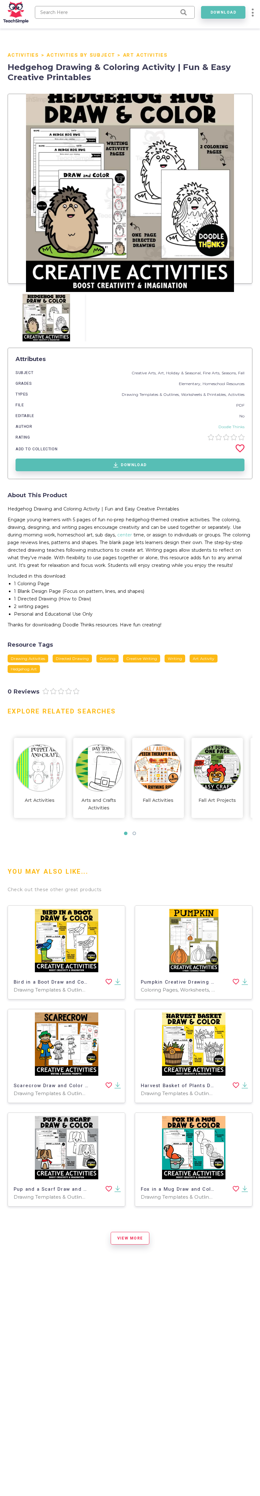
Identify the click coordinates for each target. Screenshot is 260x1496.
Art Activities (145, 55)
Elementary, (191, 383)
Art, (162, 373)
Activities (23, 55)
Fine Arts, (212, 373)
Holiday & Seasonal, (184, 373)
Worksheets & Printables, (204, 394)
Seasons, (230, 373)
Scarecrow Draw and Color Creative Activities (73, 1085)
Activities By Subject (81, 55)
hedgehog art (24, 669)
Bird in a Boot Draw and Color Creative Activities (77, 982)
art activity (203, 658)
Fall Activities (158, 800)
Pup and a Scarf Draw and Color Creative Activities (80, 1189)
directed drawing (72, 658)
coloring (107, 658)
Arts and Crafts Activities (98, 804)
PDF (240, 405)
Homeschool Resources (223, 383)
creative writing (141, 658)
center (124, 535)
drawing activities (28, 658)
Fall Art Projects (217, 800)
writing (175, 658)
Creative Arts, (145, 373)
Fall (241, 373)
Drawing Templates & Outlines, (151, 394)
